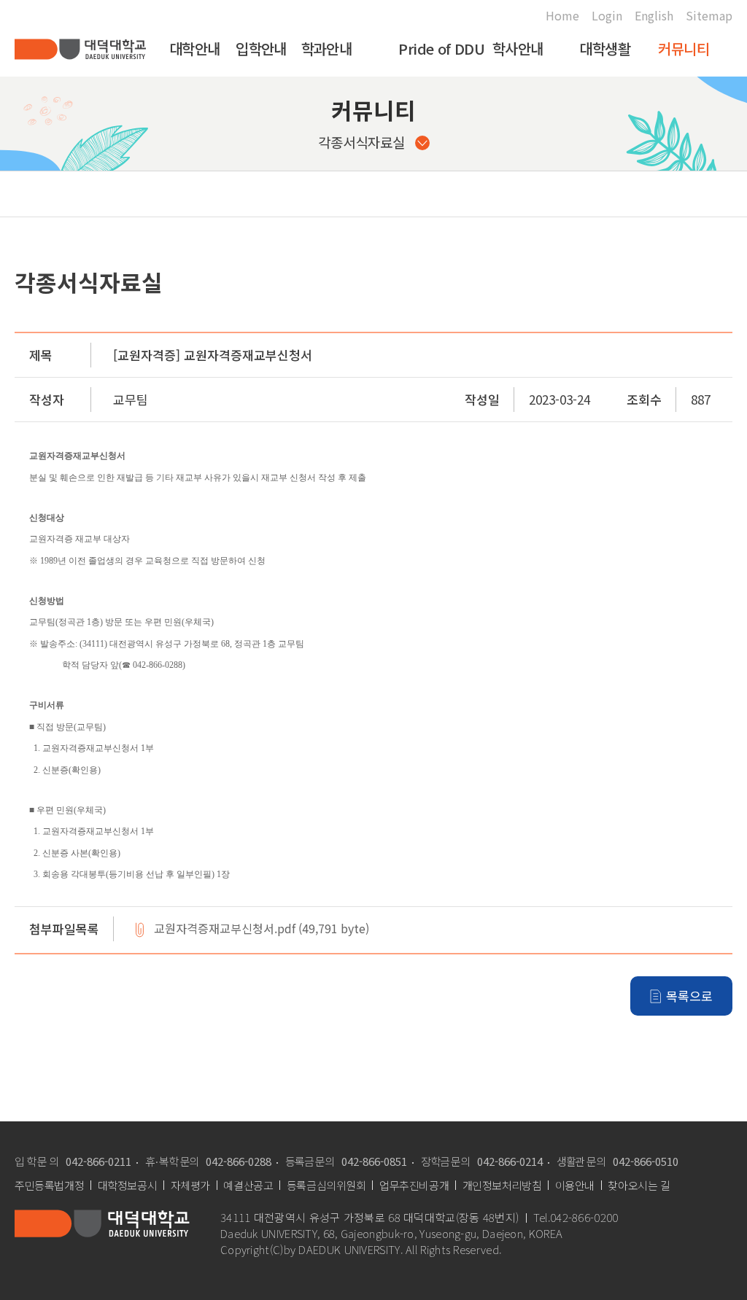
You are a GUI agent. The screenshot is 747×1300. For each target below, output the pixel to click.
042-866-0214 (510, 1161)
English (654, 15)
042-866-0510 (645, 1161)
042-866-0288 (238, 1161)
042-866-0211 (98, 1161)
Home (562, 15)
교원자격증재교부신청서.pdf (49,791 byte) (261, 929)
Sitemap (709, 15)
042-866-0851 (374, 1161)
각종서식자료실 (361, 142)
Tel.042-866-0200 (575, 1217)
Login (607, 15)
